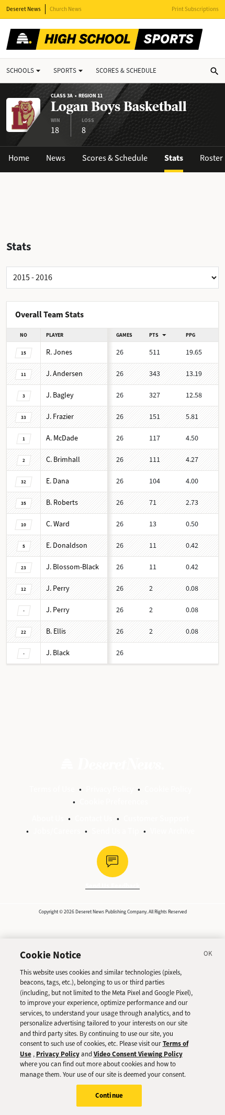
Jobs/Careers (57, 830)
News (55, 157)
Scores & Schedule (115, 157)
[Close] (208, 955)
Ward (58, 524)
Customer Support (156, 818)
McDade (62, 438)
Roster (211, 157)
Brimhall (63, 460)
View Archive (172, 830)
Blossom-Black (72, 567)
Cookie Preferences (114, 801)
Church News (66, 9)
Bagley (60, 395)
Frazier (60, 417)
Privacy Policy (109, 788)
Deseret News (23, 9)
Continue (109, 1095)
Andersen (64, 374)
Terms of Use (52, 788)
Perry (58, 588)
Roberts (62, 502)
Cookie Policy (168, 788)
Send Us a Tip (115, 830)
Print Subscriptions (195, 9)
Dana (57, 481)
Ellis (56, 631)
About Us (48, 818)
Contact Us (94, 818)
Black (58, 653)
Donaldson (66, 545)
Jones (59, 352)
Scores (126, 70)
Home (18, 157)
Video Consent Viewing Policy (138, 1054)
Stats (173, 157)
